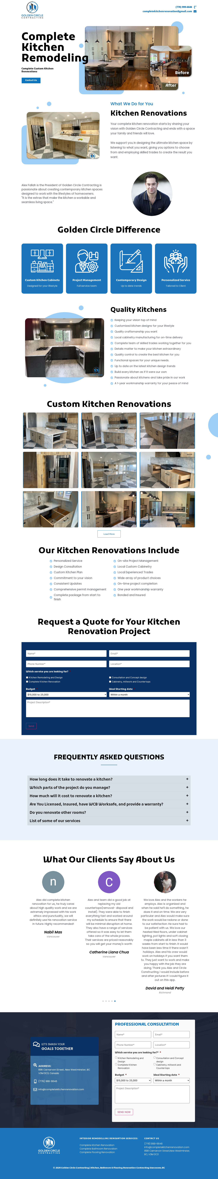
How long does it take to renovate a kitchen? (71, 779)
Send (31, 726)
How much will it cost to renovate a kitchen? (71, 796)
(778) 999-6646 (184, 7)
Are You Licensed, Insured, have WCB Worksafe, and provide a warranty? (96, 804)
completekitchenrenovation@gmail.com (167, 11)
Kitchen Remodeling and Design (46, 677)
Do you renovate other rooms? (58, 812)
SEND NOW (124, 1112)
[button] (109, 780)
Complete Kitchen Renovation (44, 681)
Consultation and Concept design (129, 677)
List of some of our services (55, 821)
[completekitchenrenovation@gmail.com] (195, 11)
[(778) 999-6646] (195, 6)
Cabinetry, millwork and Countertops (131, 681)
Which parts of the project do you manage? (70, 787)
